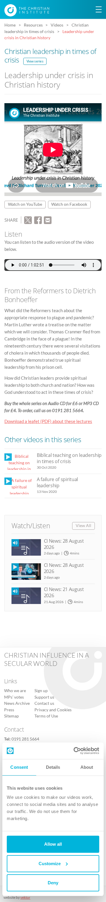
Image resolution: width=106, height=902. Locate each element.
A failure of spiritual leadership (57, 482)
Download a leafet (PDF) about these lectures (48, 421)
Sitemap (11, 716)
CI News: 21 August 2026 (64, 592)
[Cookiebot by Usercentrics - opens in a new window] (74, 751)
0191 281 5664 (25, 739)
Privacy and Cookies (53, 709)
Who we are (15, 690)
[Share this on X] (28, 219)
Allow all (53, 844)
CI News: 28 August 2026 (64, 544)
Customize (50, 863)
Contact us (44, 703)
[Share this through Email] (48, 219)
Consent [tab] (19, 767)
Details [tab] (53, 767)
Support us (44, 697)
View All (83, 525)
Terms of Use (46, 716)
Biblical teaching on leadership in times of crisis (69, 458)
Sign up (41, 690)
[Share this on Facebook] (38, 219)
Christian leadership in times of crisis (50, 55)
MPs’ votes (14, 697)
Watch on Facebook (69, 204)
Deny (53, 882)
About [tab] (86, 767)
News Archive (17, 703)
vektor (25, 897)
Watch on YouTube (25, 204)
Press (9, 709)
